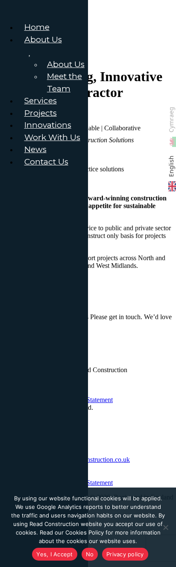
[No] (165, 527)
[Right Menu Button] (9, 9)
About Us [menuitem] (43, 39)
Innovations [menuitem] (47, 125)
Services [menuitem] (40, 101)
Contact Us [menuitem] (46, 162)
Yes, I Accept (54, 554)
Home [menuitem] (37, 27)
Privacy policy (125, 554)
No (90, 554)
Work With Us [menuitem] (52, 137)
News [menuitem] (35, 149)
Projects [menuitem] (40, 113)
